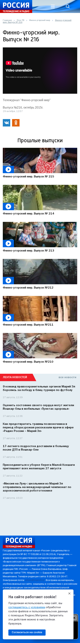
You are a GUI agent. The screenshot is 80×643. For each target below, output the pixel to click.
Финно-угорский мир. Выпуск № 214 (28, 213)
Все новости (67, 377)
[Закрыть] (69, 593)
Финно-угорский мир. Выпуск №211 (28, 325)
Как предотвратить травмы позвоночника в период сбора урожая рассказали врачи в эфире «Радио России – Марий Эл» (38, 427)
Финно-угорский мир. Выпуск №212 (28, 287)
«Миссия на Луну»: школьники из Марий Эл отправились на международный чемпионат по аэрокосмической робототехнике (37, 487)
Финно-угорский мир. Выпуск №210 (28, 362)
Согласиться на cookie (27, 632)
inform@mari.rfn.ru (35, 580)
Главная (7, 20)
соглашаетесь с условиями (26, 607)
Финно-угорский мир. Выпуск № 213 (28, 250)
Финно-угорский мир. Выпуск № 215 (28, 176)
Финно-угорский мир (39, 20)
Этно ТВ (20, 20)
